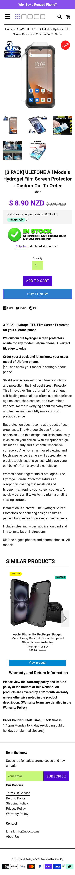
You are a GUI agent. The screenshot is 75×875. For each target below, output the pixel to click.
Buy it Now (37, 294)
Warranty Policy (17, 814)
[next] (65, 618)
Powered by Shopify (52, 859)
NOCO (36, 859)
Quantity (37, 258)
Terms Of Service (18, 793)
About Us (12, 837)
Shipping (21, 246)
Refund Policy (16, 798)
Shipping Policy (17, 803)
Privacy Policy (16, 809)
